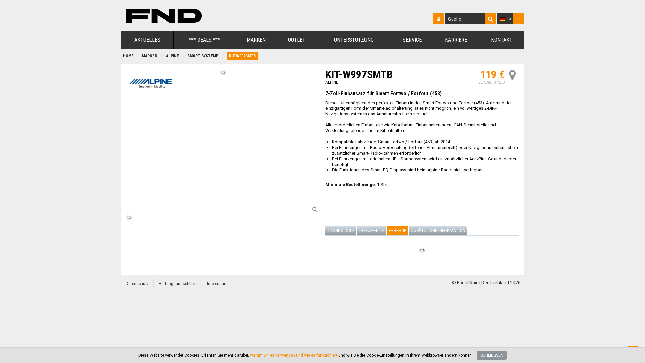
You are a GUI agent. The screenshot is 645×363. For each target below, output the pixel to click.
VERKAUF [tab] (397, 230)
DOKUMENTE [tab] (371, 230)
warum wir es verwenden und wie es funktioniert (293, 355)
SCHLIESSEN (491, 355)
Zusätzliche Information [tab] (438, 230)
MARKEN (149, 56)
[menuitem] (147, 40)
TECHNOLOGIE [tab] (341, 230)
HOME (128, 56)
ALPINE (172, 56)
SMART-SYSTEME (202, 56)
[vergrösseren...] (315, 209)
